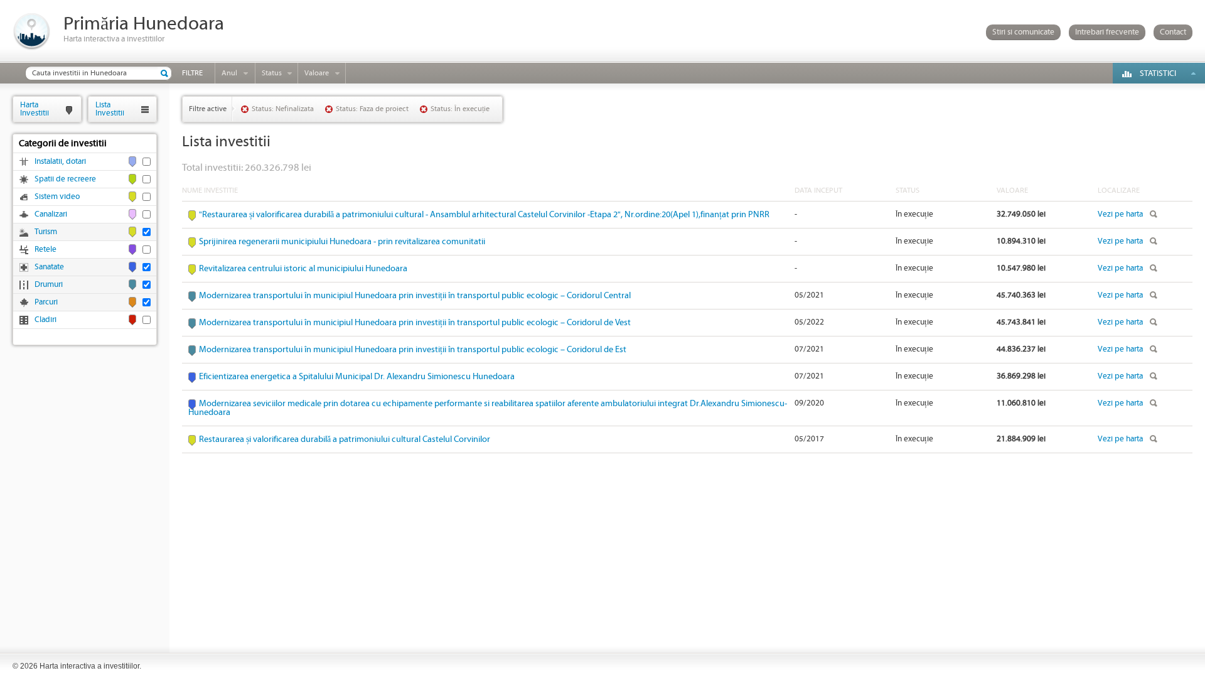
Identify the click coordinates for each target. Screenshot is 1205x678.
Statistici (1158, 73)
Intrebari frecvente (1107, 32)
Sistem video (57, 197)
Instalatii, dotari (60, 161)
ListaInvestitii (109, 108)
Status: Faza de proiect (372, 109)
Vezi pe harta (1120, 214)
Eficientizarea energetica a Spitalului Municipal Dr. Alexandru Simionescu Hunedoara (357, 376)
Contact (1173, 32)
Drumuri (49, 284)
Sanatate (49, 267)
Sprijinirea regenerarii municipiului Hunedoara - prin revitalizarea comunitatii (342, 241)
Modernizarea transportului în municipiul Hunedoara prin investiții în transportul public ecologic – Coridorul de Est (412, 349)
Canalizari (51, 214)
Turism (46, 232)
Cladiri (45, 320)
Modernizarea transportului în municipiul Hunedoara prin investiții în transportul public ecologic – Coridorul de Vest (415, 322)
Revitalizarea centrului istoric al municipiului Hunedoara (303, 268)
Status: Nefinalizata (283, 109)
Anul (229, 73)
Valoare (316, 73)
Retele (45, 249)
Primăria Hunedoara (143, 24)
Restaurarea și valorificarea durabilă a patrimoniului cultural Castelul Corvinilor (344, 439)
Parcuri (46, 302)
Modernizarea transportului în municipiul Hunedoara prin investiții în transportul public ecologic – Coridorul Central (415, 295)
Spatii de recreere (65, 179)
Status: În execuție (460, 109)
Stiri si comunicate (1023, 32)
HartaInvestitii (34, 108)
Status (272, 73)
